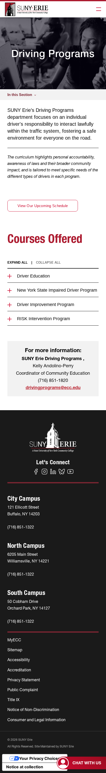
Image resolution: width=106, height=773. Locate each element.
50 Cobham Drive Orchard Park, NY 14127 (28, 605)
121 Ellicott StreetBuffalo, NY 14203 (23, 510)
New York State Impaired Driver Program (57, 290)
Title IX (13, 699)
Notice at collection (24, 766)
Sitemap (14, 649)
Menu (97, 9)
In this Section (19, 95)
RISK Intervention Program (43, 318)
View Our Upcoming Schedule (43, 206)
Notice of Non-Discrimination (33, 709)
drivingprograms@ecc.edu (53, 387)
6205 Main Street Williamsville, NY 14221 (28, 557)
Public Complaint (22, 689)
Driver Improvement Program (45, 304)
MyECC (14, 639)
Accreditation (19, 669)
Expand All (17, 262)
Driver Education (33, 276)
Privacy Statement (23, 679)
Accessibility (18, 659)
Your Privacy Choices (39, 758)
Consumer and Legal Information (36, 719)
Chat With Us (86, 762)
